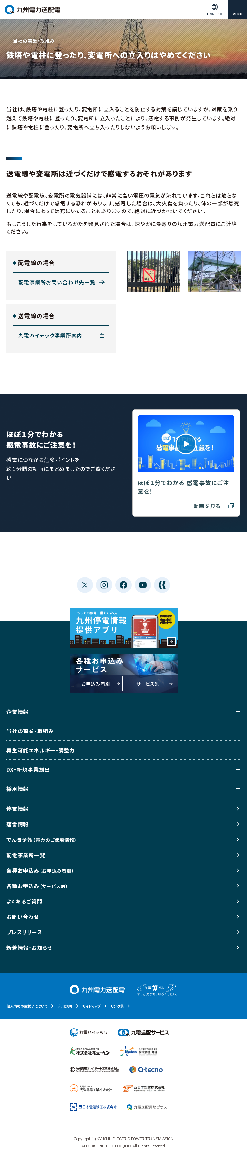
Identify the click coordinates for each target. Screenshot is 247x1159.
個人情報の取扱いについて (27, 1006)
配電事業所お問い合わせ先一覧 (57, 282)
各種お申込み (40, 870)
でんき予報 (41, 839)
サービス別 (148, 683)
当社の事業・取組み (30, 731)
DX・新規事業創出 (28, 769)
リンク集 (117, 1006)
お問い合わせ (22, 916)
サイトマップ (91, 1006)
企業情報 (17, 711)
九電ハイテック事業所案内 (50, 335)
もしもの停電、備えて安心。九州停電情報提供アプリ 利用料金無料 (124, 628)
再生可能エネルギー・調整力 (40, 750)
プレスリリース (24, 932)
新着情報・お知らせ (29, 947)
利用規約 (65, 1006)
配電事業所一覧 (25, 855)
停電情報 (17, 808)
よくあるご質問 (24, 901)
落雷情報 (17, 824)
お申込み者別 (96, 683)
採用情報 (17, 789)
